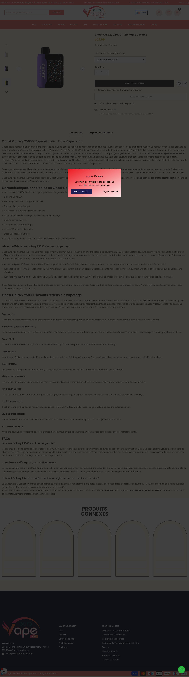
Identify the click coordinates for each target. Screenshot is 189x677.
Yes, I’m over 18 (81, 192)
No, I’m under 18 (110, 191)
